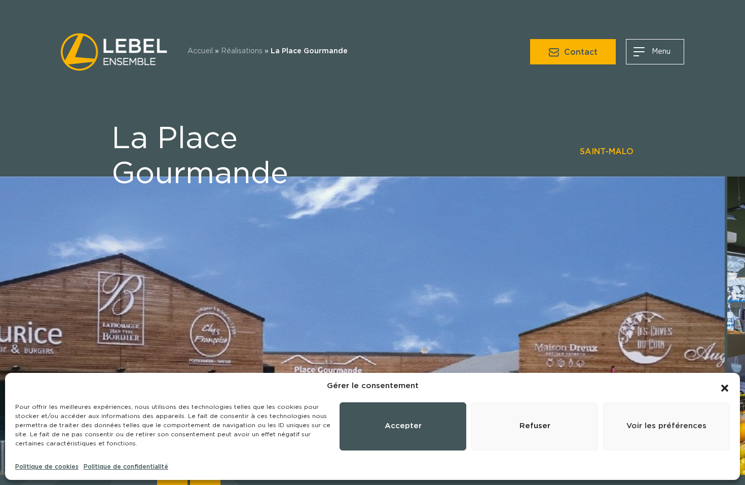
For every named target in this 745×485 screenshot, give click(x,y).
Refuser (534, 426)
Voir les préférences (666, 426)
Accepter (403, 426)
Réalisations (242, 51)
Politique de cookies (47, 467)
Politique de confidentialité (126, 467)
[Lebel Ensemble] (114, 50)
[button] (725, 386)
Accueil (200, 51)
